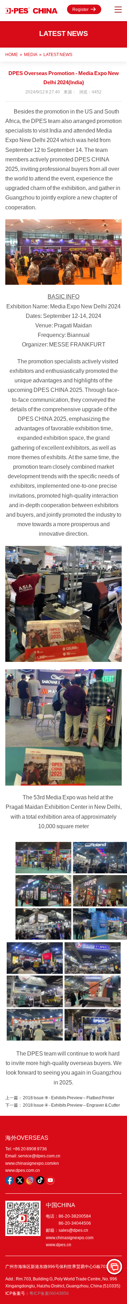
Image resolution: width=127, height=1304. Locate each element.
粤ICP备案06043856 (49, 1293)
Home (11, 54)
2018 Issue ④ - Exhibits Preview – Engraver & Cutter (71, 1105)
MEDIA (30, 54)
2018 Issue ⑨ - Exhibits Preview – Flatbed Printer (68, 1097)
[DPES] (31, 11)
